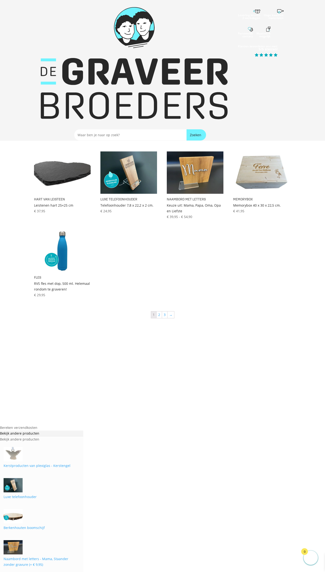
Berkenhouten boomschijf (24, 527)
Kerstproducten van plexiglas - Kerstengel (37, 465)
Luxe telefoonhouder (20, 496)
